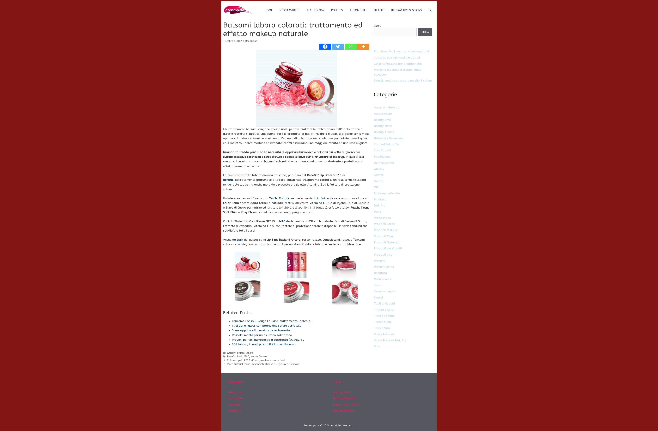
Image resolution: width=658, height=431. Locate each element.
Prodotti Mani (384, 236)
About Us (234, 392)
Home (269, 10)
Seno (377, 285)
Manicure (380, 199)
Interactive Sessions (406, 10)
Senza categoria (385, 291)
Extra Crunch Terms (346, 404)
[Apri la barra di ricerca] (430, 10)
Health (379, 10)
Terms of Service (343, 398)
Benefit (228, 179)
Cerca (377, 25)
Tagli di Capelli (384, 303)
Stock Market (289, 10)
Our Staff (235, 404)
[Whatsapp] (351, 47)
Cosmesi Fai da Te (386, 144)
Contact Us (235, 398)
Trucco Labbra (245, 353)
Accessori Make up (386, 107)
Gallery (231, 353)
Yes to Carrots (259, 356)
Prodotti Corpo (384, 224)
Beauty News (383, 126)
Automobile (358, 10)
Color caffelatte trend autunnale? (398, 63)
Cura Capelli (382, 150)
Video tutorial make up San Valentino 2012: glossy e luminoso (263, 364)
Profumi (379, 260)
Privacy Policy (342, 392)
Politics (337, 10)
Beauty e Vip (383, 120)
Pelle (377, 211)
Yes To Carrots (279, 198)
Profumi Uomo (384, 266)
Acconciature (383, 113)
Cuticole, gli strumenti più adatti (397, 57)
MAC (282, 221)
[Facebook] (325, 47)
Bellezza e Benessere (388, 138)
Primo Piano (382, 218)
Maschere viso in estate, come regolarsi (401, 51)
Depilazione (382, 156)
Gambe (379, 175)
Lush (240, 239)
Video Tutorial (384, 334)
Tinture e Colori (384, 309)
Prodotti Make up (386, 230)
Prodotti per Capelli (388, 248)
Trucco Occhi (383, 322)
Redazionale (382, 279)
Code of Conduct (344, 410)
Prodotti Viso (383, 254)
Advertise (234, 410)
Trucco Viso (382, 328)
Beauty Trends (384, 132)
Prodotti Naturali (386, 242)
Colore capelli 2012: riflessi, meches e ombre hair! (256, 360)
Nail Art (379, 205)
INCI (377, 187)
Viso (377, 346)
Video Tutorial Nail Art (390, 340)
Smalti (378, 297)
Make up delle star (387, 193)
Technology (315, 10)
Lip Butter (322, 198)
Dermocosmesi (384, 162)
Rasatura (380, 273)
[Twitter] (338, 47)
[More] (363, 47)
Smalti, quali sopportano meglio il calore (403, 80)
